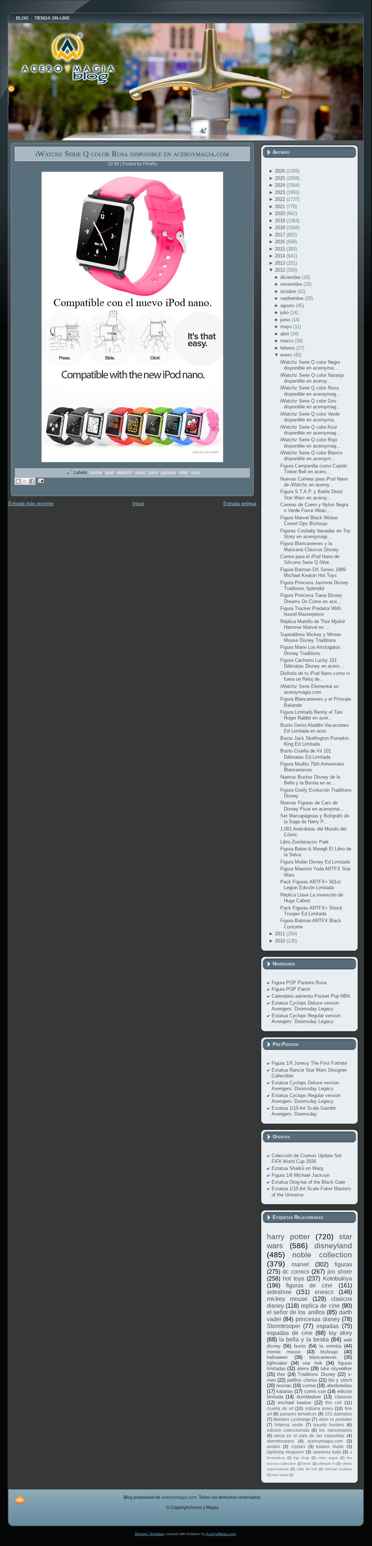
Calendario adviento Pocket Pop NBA (311, 996)
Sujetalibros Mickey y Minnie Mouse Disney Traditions (310, 637)
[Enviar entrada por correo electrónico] (40, 480)
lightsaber (277, 1363)
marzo (287, 340)
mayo (286, 326)
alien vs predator (335, 1419)
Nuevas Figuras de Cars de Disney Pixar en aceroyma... (312, 805)
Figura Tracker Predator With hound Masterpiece (310, 611)
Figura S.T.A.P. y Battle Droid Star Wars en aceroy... (311, 494)
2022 (280, 199)
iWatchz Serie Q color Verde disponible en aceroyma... (310, 416)
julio (285, 312)
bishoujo (329, 1352)
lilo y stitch (340, 1380)
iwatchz (125, 472)
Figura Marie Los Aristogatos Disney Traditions (310, 650)
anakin (273, 1446)
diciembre (291, 277)
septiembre (292, 298)
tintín (307, 1463)
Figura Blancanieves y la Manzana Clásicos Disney (309, 546)
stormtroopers (280, 1441)
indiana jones (319, 1408)
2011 (280, 933)
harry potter (288, 1236)
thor (281, 1374)
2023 (280, 192)
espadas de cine (290, 1333)
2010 (280, 941)
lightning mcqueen (285, 1452)
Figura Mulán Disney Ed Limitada (315, 862)
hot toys (293, 1278)
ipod (110, 472)
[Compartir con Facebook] (32, 481)
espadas (328, 1326)
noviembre (291, 284)
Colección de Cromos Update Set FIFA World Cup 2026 (307, 1158)
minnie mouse (284, 1352)
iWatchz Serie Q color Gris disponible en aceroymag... (310, 403)
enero (286, 355)
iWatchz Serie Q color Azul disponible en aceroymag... (310, 430)
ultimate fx (326, 1463)
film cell (333, 1402)
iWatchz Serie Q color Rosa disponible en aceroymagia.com (132, 153)
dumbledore (309, 1396)
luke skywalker (336, 1368)
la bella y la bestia (304, 1339)
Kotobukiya (337, 1278)
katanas (284, 1391)
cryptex (298, 1446)
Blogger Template (149, 1534)
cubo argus (328, 1458)
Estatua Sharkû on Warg (297, 1168)
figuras (343, 1264)
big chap (301, 1458)
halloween (277, 1357)
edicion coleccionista (288, 1430)
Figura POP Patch (291, 989)
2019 (280, 220)
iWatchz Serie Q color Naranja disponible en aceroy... (312, 378)
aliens (303, 1368)
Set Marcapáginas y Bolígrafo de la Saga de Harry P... (314, 818)
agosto (288, 305)
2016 (280, 241)
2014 (280, 256)
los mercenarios (335, 1430)
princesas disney (317, 1319)
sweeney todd (327, 1452)
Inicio (138, 503)
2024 (280, 185)
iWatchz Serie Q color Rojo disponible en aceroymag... (310, 442)
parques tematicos (298, 1413)
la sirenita (330, 1346)
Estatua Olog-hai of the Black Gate (308, 1182)
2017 (280, 235)
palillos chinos (302, 1380)
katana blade (330, 1446)
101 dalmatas (338, 1413)
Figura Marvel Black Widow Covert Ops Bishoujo (309, 520)
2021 (280, 206)
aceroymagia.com (325, 1441)
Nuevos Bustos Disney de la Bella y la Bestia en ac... (310, 780)
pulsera (169, 472)
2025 (280, 178)
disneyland (333, 1245)
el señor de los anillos (296, 1312)
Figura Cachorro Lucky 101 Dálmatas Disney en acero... (312, 663)
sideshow (279, 1292)
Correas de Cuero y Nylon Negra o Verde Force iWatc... (314, 507)
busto (300, 1346)
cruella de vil (280, 1408)
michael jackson (338, 1469)
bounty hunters (328, 1424)
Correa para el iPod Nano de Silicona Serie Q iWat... (309, 559)
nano (140, 472)
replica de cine (320, 1306)
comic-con (315, 1391)
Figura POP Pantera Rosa (299, 982)
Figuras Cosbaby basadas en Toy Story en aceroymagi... (315, 533)
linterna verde (288, 1424)
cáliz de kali (307, 1469)
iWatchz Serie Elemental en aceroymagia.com (309, 689)
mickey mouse (287, 1299)
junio (286, 319)
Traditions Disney (316, 1374)
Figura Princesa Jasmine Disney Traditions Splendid (314, 585)
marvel (300, 1264)
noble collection (322, 1254)
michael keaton (294, 1402)
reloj (184, 472)
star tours (280, 1475)
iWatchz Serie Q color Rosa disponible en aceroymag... (310, 390)
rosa (195, 472)
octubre (288, 291)
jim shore (339, 1272)
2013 (280, 263)
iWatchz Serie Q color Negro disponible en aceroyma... (310, 365)
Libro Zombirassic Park (304, 842)
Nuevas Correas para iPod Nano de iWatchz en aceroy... (314, 481)
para (154, 472)
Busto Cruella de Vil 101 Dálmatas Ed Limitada (305, 753)
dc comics (295, 1272)
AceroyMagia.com (221, 1534)
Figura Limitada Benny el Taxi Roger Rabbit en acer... (311, 715)
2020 (280, 213)
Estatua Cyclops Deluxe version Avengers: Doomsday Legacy (305, 1005)
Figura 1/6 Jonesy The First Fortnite (309, 1063)
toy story (340, 1333)
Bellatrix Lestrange (292, 1419)
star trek (312, 1363)
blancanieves (323, 1357)
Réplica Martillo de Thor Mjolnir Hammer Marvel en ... (312, 624)
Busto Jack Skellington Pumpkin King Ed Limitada (314, 741)
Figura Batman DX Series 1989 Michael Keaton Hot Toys (313, 572)
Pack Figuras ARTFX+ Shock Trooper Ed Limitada (311, 910)
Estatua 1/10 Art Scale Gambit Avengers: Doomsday (304, 1111)
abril (285, 334)
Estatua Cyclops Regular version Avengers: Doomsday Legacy (306, 1018)
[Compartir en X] (25, 481)
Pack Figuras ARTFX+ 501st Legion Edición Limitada (310, 884)
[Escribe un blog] (18, 481)
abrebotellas (339, 1385)
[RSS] (19, 1499)
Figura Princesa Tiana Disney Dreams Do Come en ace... (311, 598)
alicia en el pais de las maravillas (309, 1435)
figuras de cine (309, 1285)
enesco (324, 1292)
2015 (280, 249)
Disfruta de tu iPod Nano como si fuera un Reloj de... (315, 676)
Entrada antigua (239, 503)
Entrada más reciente (30, 503)
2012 (280, 270)
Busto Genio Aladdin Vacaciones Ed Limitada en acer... (314, 728)
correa (96, 472)
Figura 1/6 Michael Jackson (301, 1175)
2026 (280, 171)
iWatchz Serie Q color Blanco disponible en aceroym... (311, 455)
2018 (280, 227)
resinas (284, 1385)
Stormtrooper (283, 1326)
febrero (288, 348)
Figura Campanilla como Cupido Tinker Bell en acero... (313, 468)
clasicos (343, 1396)
